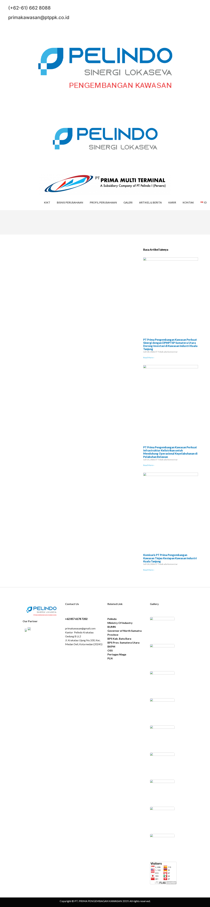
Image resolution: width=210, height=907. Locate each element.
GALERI (128, 202)
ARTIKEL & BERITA (150, 202)
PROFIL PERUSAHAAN (103, 202)
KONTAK (188, 202)
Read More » (148, 357)
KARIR (172, 202)
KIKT (47, 202)
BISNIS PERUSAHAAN (70, 202)
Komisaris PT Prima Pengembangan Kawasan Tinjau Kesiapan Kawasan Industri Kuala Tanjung (170, 558)
